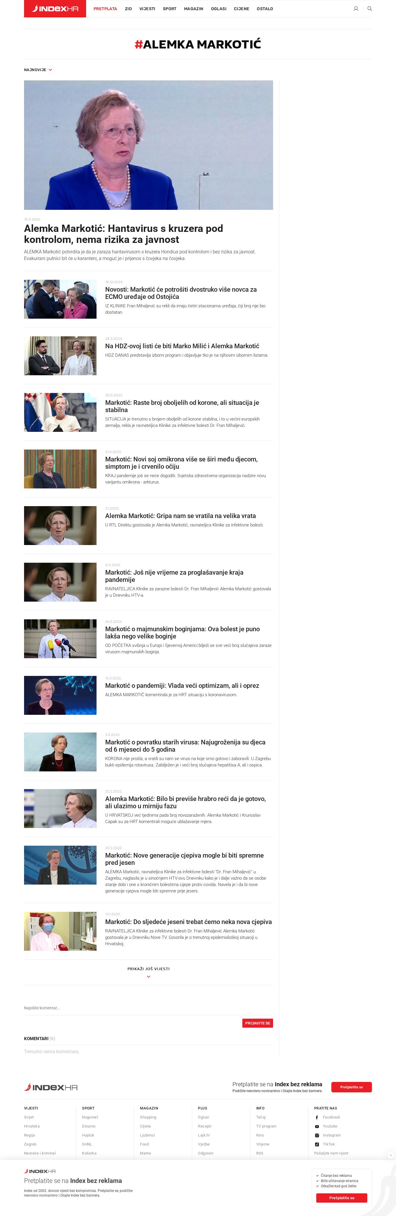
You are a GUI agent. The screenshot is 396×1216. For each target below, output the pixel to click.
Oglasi (218, 8)
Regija (29, 1135)
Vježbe (204, 1144)
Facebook (331, 1117)
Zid (128, 8)
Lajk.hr (204, 1135)
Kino (260, 1135)
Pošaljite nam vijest (331, 1153)
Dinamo (88, 1126)
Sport (170, 8)
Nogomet (90, 1117)
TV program (266, 1126)
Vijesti (147, 8)
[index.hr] (55, 8)
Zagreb (30, 1144)
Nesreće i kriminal (40, 1153)
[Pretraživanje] (367, 9)
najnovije (35, 70)
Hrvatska (32, 1126)
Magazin (149, 1108)
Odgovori (205, 1153)
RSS (260, 1153)
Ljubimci (147, 1135)
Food (144, 1144)
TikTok (329, 1144)
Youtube (330, 1126)
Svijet (29, 1117)
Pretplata (105, 8)
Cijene (241, 8)
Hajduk (88, 1135)
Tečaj (261, 1117)
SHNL (87, 1144)
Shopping (148, 1117)
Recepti (204, 1126)
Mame (145, 1153)
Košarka (89, 1153)
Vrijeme (263, 1144)
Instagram (332, 1135)
